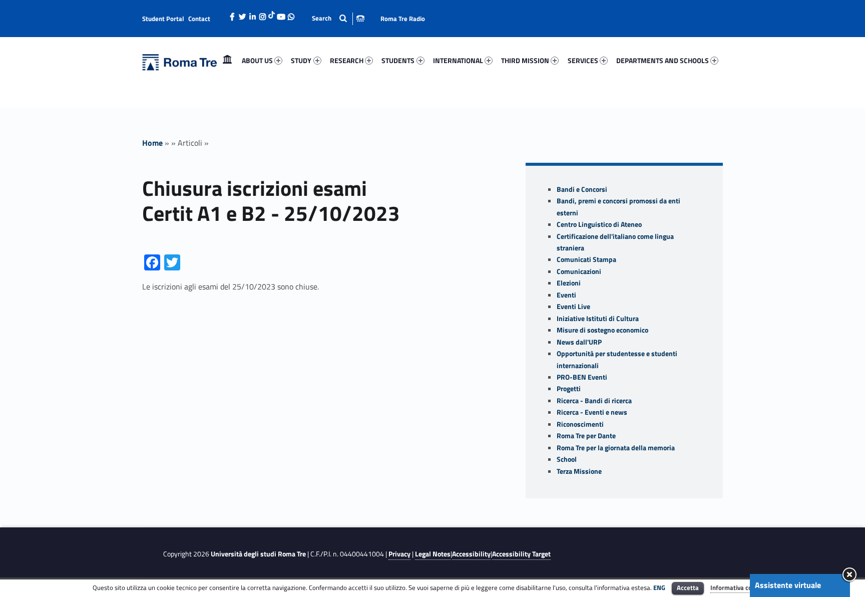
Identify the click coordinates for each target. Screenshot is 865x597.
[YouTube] (280, 14)
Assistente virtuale (788, 585)
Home (227, 60)
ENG (659, 587)
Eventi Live (573, 306)
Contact (199, 19)
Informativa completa (741, 587)
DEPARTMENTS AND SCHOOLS (662, 60)
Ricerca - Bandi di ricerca (594, 400)
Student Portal (163, 19)
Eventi (566, 295)
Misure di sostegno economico (602, 330)
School (567, 459)
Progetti (569, 388)
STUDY (301, 60)
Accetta (688, 587)
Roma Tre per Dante (586, 435)
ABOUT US (257, 60)
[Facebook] (232, 14)
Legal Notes (433, 553)
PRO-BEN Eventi (582, 377)
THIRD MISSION (525, 60)
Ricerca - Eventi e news (592, 412)
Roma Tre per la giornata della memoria (616, 447)
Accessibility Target (521, 553)
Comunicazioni (579, 271)
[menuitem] (227, 61)
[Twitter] (242, 14)
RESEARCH (346, 60)
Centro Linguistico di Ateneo (599, 224)
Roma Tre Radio (402, 19)
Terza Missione (579, 471)
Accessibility (471, 553)
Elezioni (569, 282)
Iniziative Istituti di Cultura (598, 318)
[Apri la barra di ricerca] (338, 18)
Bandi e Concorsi (582, 189)
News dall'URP (579, 342)
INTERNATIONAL (458, 60)
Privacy (399, 553)
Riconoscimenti (580, 424)
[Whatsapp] (290, 14)
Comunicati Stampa (586, 259)
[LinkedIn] (252, 14)
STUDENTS (397, 60)
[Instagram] (262, 14)
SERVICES (583, 60)
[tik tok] (271, 14)
